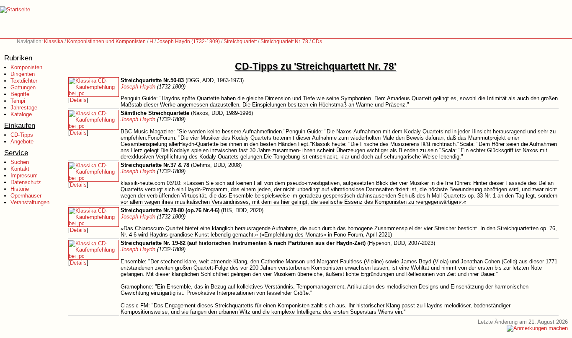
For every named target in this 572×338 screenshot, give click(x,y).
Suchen (19, 162)
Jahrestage (23, 107)
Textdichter (23, 81)
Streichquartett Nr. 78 (284, 41)
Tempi (17, 101)
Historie (19, 189)
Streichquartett (240, 41)
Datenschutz (25, 182)
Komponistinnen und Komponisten (106, 41)
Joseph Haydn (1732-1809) (188, 41)
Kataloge (21, 114)
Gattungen (23, 87)
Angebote (21, 141)
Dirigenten (22, 74)
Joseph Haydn (138, 86)
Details (78, 100)
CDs (317, 41)
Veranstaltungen (29, 202)
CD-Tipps (21, 135)
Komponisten (26, 67)
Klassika (53, 41)
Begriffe (19, 94)
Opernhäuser (25, 195)
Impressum (24, 175)
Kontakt (19, 169)
